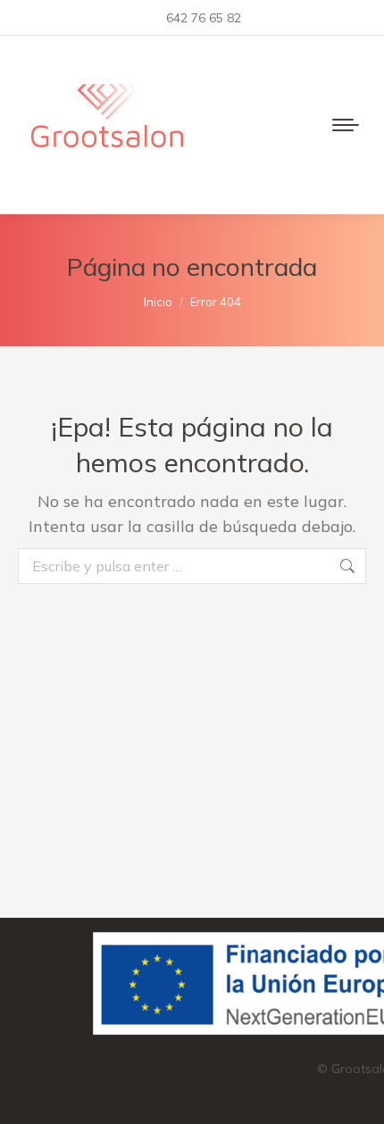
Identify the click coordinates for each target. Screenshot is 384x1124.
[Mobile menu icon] (345, 125)
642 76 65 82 (203, 18)
